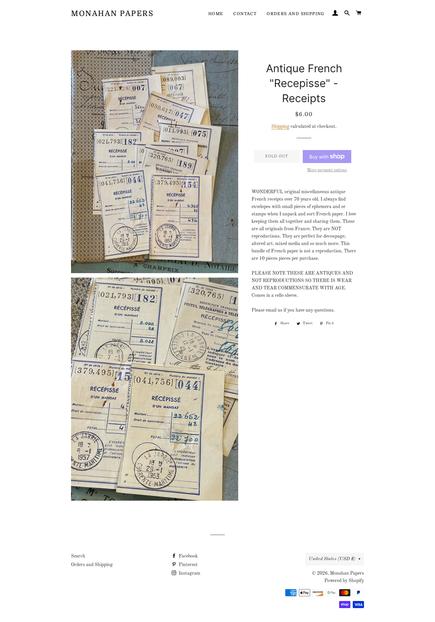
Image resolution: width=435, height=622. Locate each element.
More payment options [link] (327, 170)
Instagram (189, 573)
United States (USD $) (332, 559)
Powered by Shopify (344, 581)
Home (215, 13)
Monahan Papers (112, 13)
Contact (245, 13)
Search (78, 556)
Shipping (280, 126)
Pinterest (188, 565)
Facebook (188, 556)
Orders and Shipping (296, 13)
